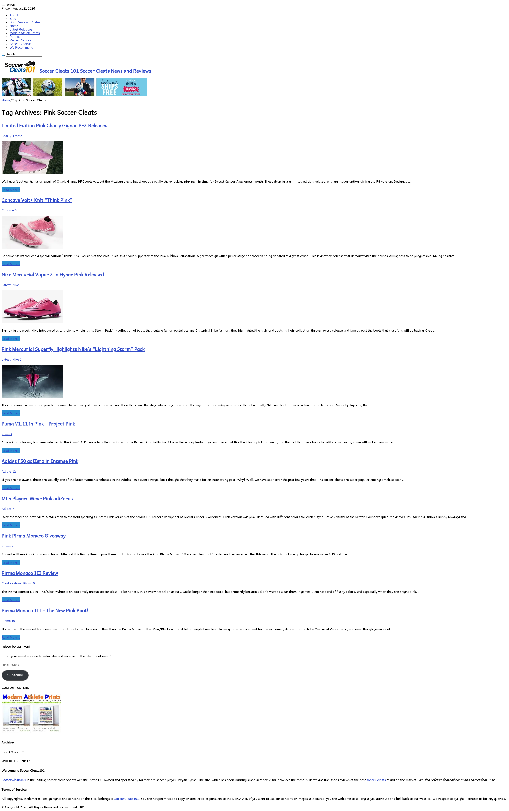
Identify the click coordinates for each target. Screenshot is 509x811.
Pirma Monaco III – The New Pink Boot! (45, 610)
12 (14, 471)
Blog (13, 18)
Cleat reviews (11, 583)
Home (14, 26)
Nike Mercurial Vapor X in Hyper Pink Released (53, 274)
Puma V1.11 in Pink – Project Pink (38, 423)
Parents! (15, 36)
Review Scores (20, 40)
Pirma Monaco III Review (30, 573)
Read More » (11, 189)
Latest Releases (21, 29)
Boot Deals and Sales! (25, 22)
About (14, 15)
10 (13, 620)
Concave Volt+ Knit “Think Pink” (37, 200)
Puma (6, 433)
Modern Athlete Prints (25, 33)
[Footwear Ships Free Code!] (74, 94)
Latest (17, 135)
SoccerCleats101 (22, 44)
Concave (8, 210)
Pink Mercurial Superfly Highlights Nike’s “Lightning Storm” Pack (73, 349)
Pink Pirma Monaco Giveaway (34, 535)
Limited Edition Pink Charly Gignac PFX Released (55, 125)
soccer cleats (376, 779)
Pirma (6, 545)
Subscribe (15, 675)
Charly (6, 135)
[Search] (3, 5)
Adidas (6, 471)
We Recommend (21, 47)
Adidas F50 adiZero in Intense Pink (40, 461)
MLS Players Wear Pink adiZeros (37, 498)
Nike (15, 284)
